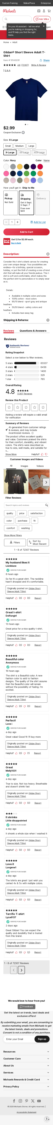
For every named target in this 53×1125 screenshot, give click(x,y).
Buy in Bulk (16, 243)
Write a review (38, 65)
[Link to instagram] (20, 1101)
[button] (17, 222)
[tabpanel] (26, 654)
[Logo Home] (9, 11)
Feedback (28, 1006)
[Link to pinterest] (26, 1101)
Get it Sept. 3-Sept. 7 (26, 203)
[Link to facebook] (14, 1101)
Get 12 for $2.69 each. (22, 239)
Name (47, 160)
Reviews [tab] (8, 330)
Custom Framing (10, 3)
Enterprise (46, 3)
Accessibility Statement (26, 1112)
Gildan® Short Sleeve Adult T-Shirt (24, 54)
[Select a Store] (39, 11)
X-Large (10, 152)
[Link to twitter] (33, 1101)
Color (39, 160)
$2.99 (9, 128)
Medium (19, 145)
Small (8, 145)
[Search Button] (6, 19)
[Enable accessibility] (46, 1118)
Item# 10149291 (11, 60)
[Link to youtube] (39, 1101)
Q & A (7, 70)
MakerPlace (29, 3)
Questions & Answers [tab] (33, 330)
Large (31, 145)
